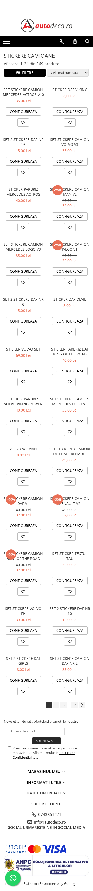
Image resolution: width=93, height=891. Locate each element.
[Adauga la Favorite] (23, 122)
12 (74, 704)
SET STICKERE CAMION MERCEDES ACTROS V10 (23, 92)
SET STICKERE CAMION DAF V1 (23, 501)
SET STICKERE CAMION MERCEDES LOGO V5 (69, 401)
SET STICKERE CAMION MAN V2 (69, 192)
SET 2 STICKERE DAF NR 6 (23, 302)
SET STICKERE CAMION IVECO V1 (69, 247)
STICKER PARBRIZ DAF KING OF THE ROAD (70, 352)
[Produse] (7, 43)
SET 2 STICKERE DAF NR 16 (23, 142)
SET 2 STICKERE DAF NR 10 (70, 611)
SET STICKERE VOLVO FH (23, 611)
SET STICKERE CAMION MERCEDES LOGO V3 (23, 247)
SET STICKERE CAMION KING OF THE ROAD (23, 556)
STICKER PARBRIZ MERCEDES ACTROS (23, 192)
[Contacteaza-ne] (62, 41)
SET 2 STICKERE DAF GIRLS (23, 661)
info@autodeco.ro (49, 822)
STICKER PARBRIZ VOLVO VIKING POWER (23, 401)
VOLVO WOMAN (23, 448)
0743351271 (49, 814)
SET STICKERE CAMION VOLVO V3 (69, 142)
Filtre (26, 72)
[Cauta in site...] (87, 41)
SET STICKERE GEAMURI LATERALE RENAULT (69, 451)
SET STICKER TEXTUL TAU (69, 556)
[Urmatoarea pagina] (82, 705)
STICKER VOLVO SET (23, 349)
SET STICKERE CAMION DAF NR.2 (69, 661)
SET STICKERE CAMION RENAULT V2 (69, 501)
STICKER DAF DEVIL (69, 299)
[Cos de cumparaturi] (75, 41)
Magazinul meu (44, 771)
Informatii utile (44, 782)
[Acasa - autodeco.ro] (46, 25)
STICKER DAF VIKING (69, 89)
